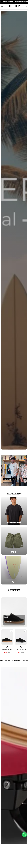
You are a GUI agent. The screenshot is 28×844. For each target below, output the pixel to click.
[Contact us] (24, 834)
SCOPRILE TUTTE (12, 622)
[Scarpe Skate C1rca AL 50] (7, 637)
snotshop (3, 660)
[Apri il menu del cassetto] (2, 6)
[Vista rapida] (11, 631)
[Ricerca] (22, 6)
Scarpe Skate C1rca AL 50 (7, 649)
